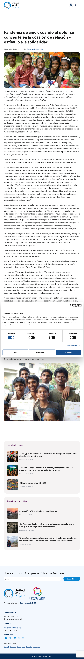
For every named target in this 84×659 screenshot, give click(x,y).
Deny (15, 352)
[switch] (32, 337)
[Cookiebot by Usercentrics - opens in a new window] (71, 305)
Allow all (68, 352)
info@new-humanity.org (12, 628)
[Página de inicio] (11, 5)
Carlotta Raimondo (35, 49)
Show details (72, 346)
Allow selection (42, 352)
